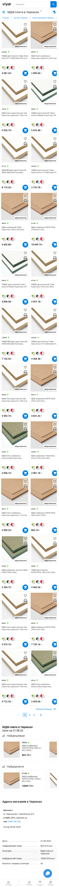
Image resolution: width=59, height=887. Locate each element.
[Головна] (6, 4)
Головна (5, 18)
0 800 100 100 (14, 821)
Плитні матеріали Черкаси (43, 18)
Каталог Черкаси (21, 18)
